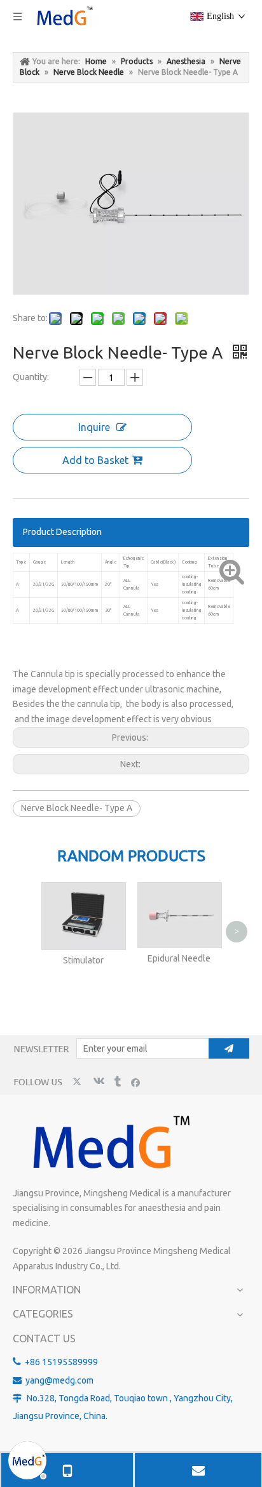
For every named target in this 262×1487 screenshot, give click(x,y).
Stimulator (83, 960)
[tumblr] (117, 1082)
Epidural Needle (179, 958)
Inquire (94, 427)
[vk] (98, 1082)
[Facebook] (136, 1082)
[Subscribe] (229, 1048)
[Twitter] (78, 1082)
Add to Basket (95, 460)
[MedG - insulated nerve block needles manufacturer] (109, 1143)
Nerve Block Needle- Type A (76, 808)
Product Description (62, 532)
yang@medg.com (59, 1380)
